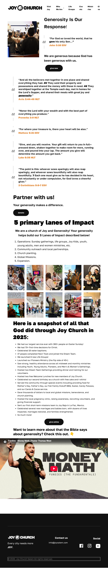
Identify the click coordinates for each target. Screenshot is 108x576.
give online (54, 422)
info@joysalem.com (58, 542)
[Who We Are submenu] (63, 7)
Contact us (61, 537)
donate (21, 213)
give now (54, 68)
